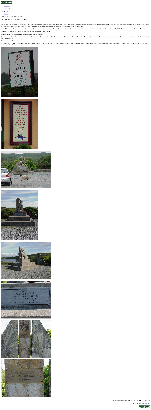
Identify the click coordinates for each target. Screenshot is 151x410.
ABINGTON (7, 8)
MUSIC (6, 14)
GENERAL (7, 11)
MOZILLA (7, 6)
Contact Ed (147, 403)
